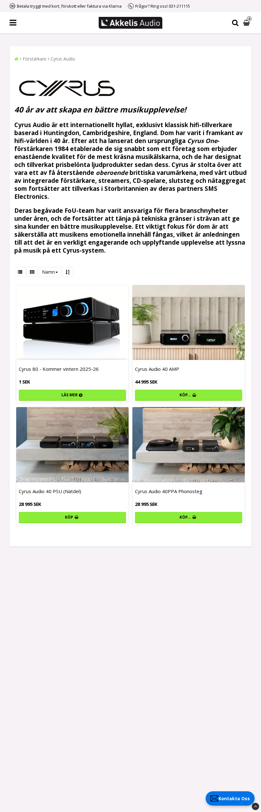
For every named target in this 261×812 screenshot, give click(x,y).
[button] (247, 22)
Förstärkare (34, 59)
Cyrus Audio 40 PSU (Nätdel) (50, 491)
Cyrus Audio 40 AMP (157, 369)
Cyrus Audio (63, 59)
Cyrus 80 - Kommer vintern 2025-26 (59, 369)
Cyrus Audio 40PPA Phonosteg (168, 491)
